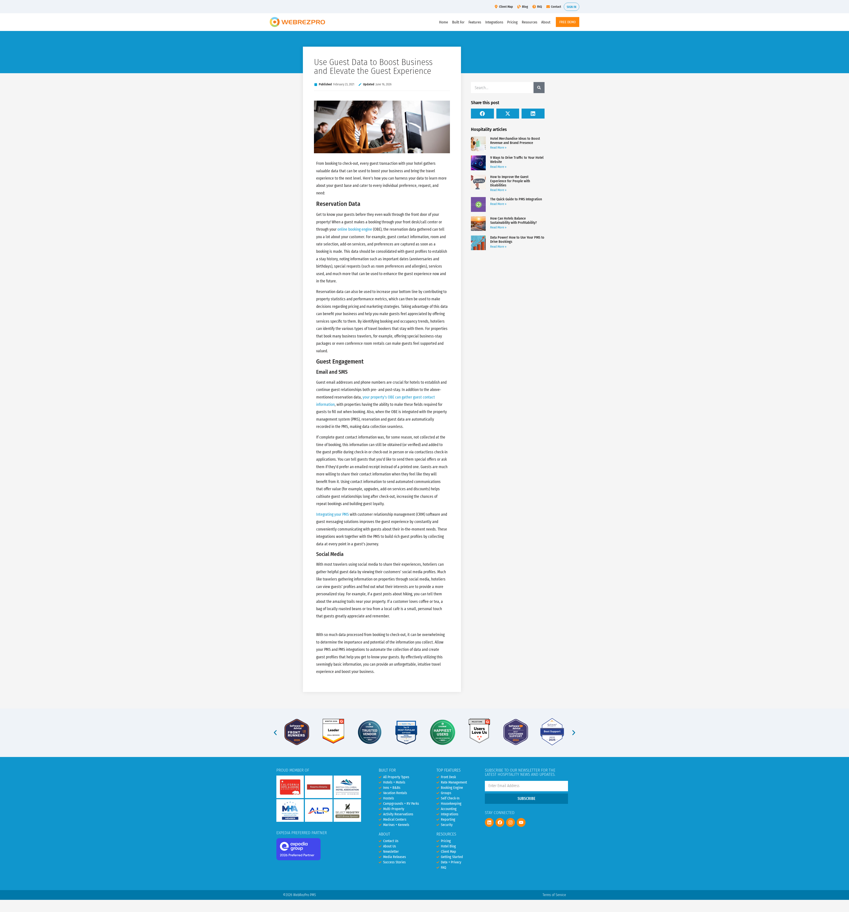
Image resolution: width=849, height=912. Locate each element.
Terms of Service (554, 895)
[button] (482, 114)
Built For (458, 22)
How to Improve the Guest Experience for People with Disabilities (510, 181)
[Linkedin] (489, 822)
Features (474, 22)
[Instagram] (510, 822)
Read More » (498, 147)
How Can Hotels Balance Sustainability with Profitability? (513, 220)
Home (443, 22)
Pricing (512, 22)
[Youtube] (521, 822)
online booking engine (354, 229)
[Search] (539, 87)
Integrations (494, 22)
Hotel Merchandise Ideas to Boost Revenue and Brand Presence (515, 140)
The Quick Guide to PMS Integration (516, 199)
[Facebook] (499, 822)
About (545, 22)
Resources (529, 22)
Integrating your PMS (332, 514)
